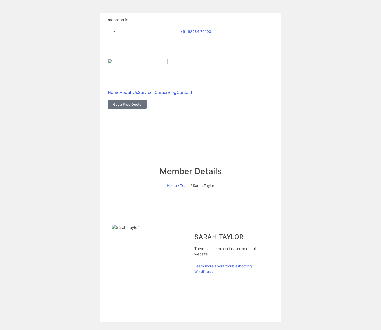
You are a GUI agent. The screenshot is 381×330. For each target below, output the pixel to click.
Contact (184, 92)
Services (146, 92)
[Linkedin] (142, 44)
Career (161, 92)
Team (184, 185)
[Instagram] (128, 44)
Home (113, 92)
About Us (128, 92)
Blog (172, 92)
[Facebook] (114, 44)
